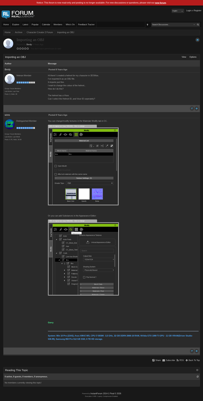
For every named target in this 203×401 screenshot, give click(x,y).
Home (6, 24)
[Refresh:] (198, 377)
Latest (25, 24)
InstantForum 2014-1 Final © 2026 (105, 393)
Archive (18, 32)
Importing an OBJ (65, 32)
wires (7, 115)
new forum (160, 3)
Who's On (70, 24)
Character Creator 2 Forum (40, 32)
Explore (15, 24)
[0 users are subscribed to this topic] (197, 40)
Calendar (46, 24)
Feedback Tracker (86, 24)
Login (188, 10)
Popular (35, 24)
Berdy (29, 44)
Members (58, 24)
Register (197, 10)
